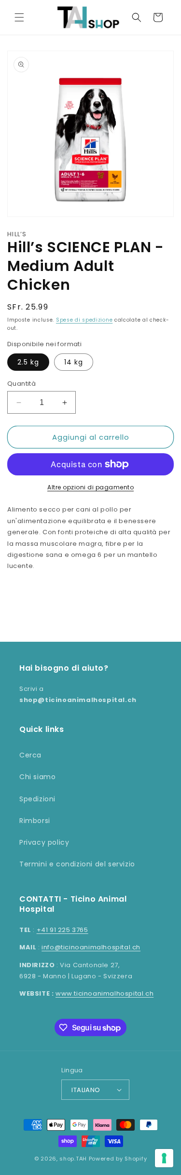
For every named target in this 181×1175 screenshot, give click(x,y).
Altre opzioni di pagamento (90, 487)
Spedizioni (37, 799)
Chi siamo (37, 777)
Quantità (21, 383)
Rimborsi (34, 820)
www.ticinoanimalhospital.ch (104, 993)
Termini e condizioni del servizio (77, 864)
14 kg (73, 362)
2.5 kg (28, 362)
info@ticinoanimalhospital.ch (91, 947)
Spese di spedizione (84, 320)
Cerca (30, 755)
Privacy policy (44, 842)
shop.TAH (73, 1158)
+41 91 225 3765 (62, 929)
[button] (19, 17)
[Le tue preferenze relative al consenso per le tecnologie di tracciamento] (164, 1158)
